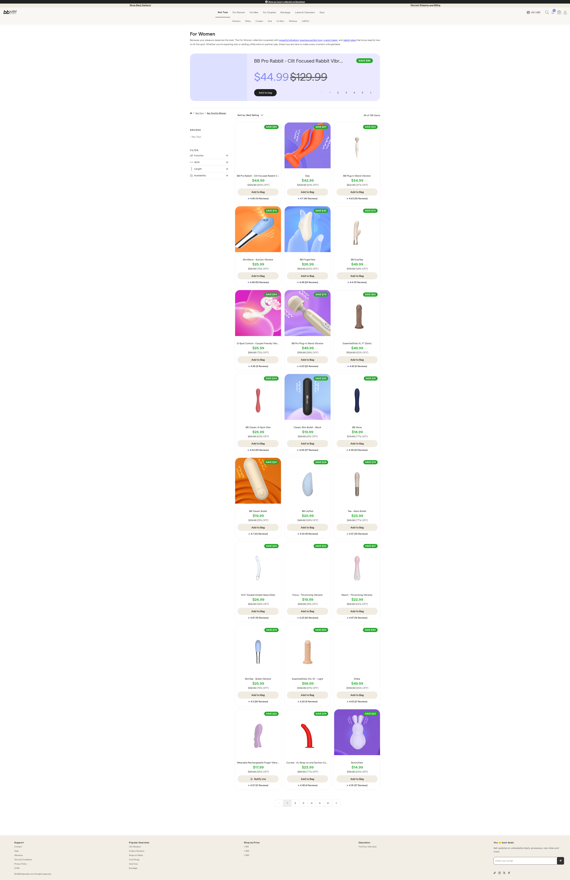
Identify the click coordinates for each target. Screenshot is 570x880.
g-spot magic (330, 40)
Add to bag (265, 92)
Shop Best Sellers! (140, 5)
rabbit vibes (349, 40)
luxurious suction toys (311, 40)
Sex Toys (199, 113)
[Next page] (370, 92)
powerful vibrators (289, 40)
